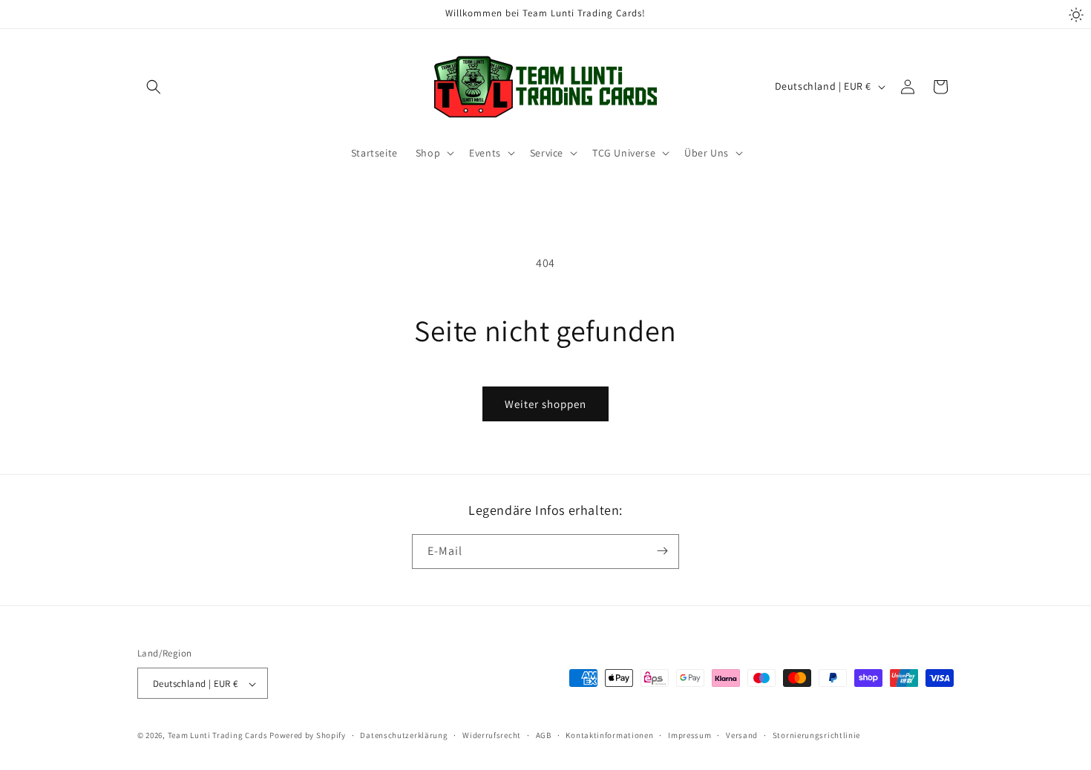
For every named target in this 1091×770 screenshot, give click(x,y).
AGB (543, 735)
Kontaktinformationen (609, 735)
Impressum (689, 735)
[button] (153, 86)
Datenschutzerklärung (404, 735)
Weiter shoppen (545, 404)
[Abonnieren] (662, 550)
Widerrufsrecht (491, 735)
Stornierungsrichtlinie (816, 735)
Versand (742, 735)
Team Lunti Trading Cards (218, 736)
